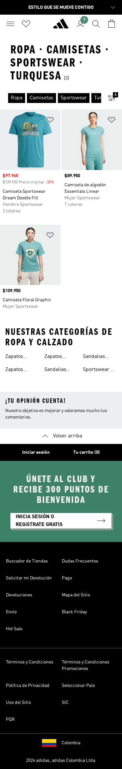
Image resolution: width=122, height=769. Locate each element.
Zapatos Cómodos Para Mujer (60, 357)
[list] (50, 98)
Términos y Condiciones (29, 662)
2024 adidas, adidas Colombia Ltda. (61, 760)
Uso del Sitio (18, 702)
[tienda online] (61, 26)
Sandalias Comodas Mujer (94, 357)
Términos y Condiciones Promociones (85, 665)
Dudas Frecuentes (80, 561)
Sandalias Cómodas (55, 370)
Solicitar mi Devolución (29, 578)
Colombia (70, 743)
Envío (11, 612)
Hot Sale (14, 629)
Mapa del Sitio (76, 595)
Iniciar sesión (36, 452)
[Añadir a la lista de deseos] (50, 121)
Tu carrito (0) (86, 452)
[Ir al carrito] (111, 24)
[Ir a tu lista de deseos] (26, 24)
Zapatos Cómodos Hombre (15, 370)
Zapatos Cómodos (15, 357)
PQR (10, 719)
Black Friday (74, 612)
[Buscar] (96, 24)
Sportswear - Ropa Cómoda (99, 370)
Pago (67, 578)
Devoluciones (19, 595)
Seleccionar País (78, 685)
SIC (65, 702)
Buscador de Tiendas (27, 561)
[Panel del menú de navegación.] (10, 24)
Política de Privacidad (27, 685)
